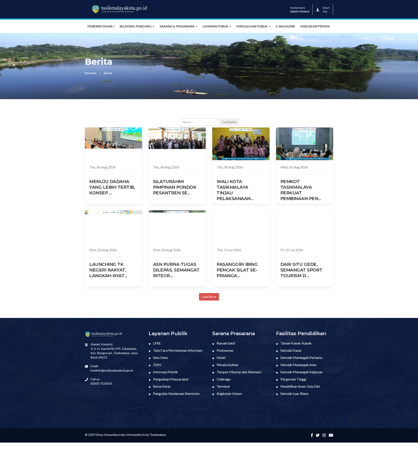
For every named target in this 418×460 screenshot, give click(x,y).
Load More (209, 297)
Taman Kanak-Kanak (296, 343)
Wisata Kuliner (227, 365)
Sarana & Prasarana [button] (177, 26)
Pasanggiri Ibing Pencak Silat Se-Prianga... (237, 270)
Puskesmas (224, 350)
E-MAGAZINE (285, 26)
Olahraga (223, 379)
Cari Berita (229, 122)
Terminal (223, 386)
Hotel (220, 357)
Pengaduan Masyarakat (170, 379)
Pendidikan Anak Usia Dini (300, 386)
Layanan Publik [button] (216, 26)
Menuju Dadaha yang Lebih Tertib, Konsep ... (112, 187)
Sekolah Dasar (291, 350)
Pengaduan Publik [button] (252, 26)
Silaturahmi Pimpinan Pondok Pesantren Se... (175, 187)
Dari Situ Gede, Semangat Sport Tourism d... (301, 270)
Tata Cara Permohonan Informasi (177, 350)
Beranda (90, 73)
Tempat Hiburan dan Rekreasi (238, 372)
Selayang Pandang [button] (136, 26)
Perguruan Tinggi (293, 379)
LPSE (156, 343)
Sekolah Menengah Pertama (301, 357)
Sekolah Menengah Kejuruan (301, 372)
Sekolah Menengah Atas (298, 365)
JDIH (156, 365)
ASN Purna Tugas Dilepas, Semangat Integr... (176, 270)
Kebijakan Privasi (315, 26)
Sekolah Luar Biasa (294, 393)
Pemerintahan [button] (100, 26)
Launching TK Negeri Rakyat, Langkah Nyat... (108, 270)
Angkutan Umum (229, 393)
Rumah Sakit (225, 343)
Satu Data (160, 357)
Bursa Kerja (161, 386)
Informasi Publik (165, 372)
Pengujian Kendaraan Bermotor (176, 393)
